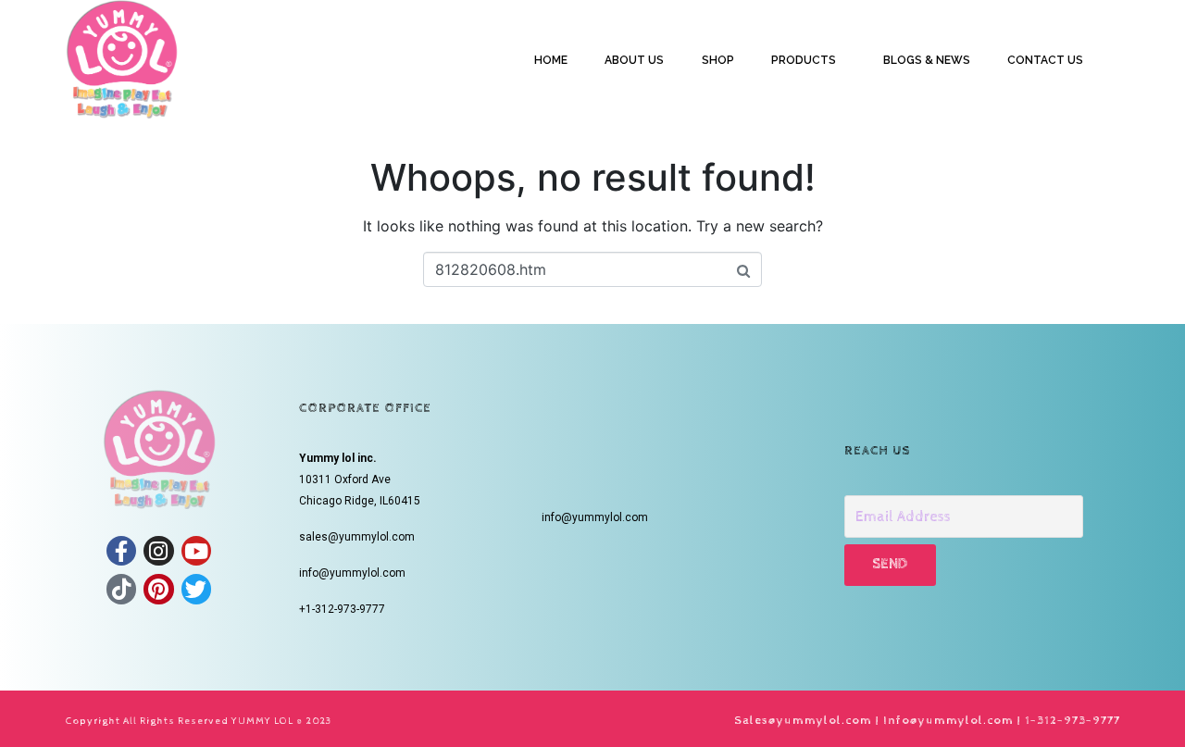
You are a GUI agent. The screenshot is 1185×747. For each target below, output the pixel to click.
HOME (551, 60)
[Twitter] (196, 589)
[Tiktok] (121, 589)
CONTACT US (1045, 60)
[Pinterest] (158, 589)
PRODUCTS (803, 60)
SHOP (718, 60)
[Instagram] (158, 551)
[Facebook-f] (121, 551)
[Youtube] (196, 551)
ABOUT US (634, 60)
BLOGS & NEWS (926, 60)
